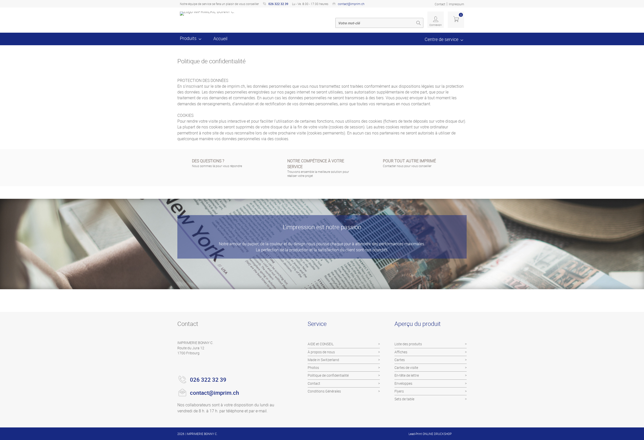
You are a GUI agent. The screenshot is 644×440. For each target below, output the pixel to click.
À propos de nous (321, 352)
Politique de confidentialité (328, 375)
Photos (313, 367)
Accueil (220, 38)
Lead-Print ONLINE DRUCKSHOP (430, 434)
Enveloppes (403, 383)
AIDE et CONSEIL (321, 343)
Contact (440, 4)
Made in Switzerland (323, 359)
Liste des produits (408, 343)
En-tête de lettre (406, 375)
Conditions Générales (324, 391)
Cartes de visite (406, 367)
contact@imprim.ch (351, 4)
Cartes (399, 359)
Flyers (399, 391)
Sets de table (404, 399)
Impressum (456, 4)
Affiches (400, 352)
